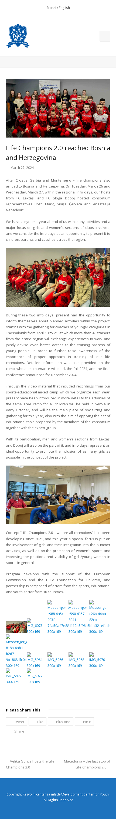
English (64, 7)
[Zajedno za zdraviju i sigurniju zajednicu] (18, 36)
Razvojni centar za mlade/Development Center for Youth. (66, 794)
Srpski (51, 7)
